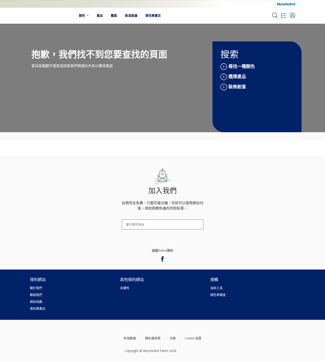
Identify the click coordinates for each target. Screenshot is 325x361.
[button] (292, 15)
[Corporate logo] (286, 3)
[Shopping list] (283, 15)
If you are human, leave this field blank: (31, 178)
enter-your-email (130, 218)
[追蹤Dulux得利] (162, 259)
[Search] (274, 15)
